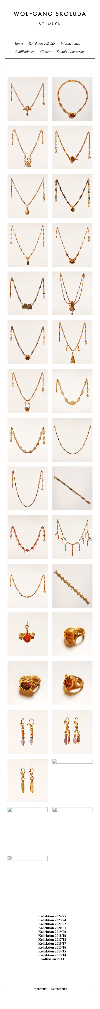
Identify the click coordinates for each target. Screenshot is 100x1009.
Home (19, 43)
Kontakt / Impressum (70, 52)
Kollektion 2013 (52, 959)
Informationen (70, 43)
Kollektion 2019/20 (52, 932)
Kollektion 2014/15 (52, 951)
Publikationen (24, 52)
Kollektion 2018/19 (52, 936)
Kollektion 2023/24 (52, 920)
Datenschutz (59, 989)
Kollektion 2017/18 (52, 939)
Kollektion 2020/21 (52, 928)
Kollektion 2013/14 (52, 955)
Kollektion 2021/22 (52, 924)
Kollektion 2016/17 (52, 943)
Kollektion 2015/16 (52, 947)
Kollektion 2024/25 (42, 43)
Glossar (45, 52)
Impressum (40, 989)
